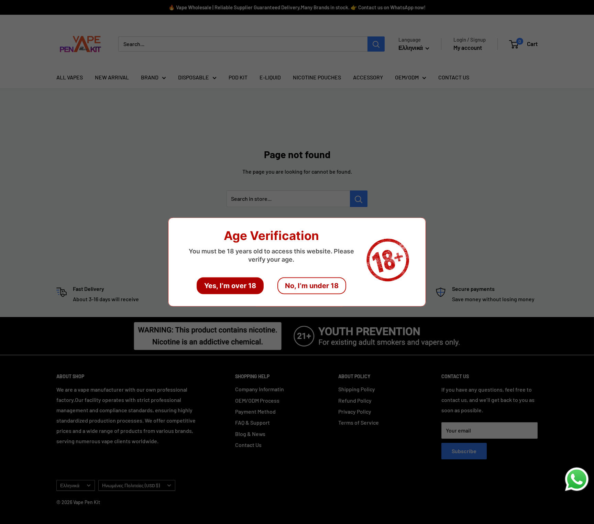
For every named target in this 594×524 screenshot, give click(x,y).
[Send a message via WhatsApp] (577, 479)
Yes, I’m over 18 (230, 286)
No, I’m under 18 (312, 286)
